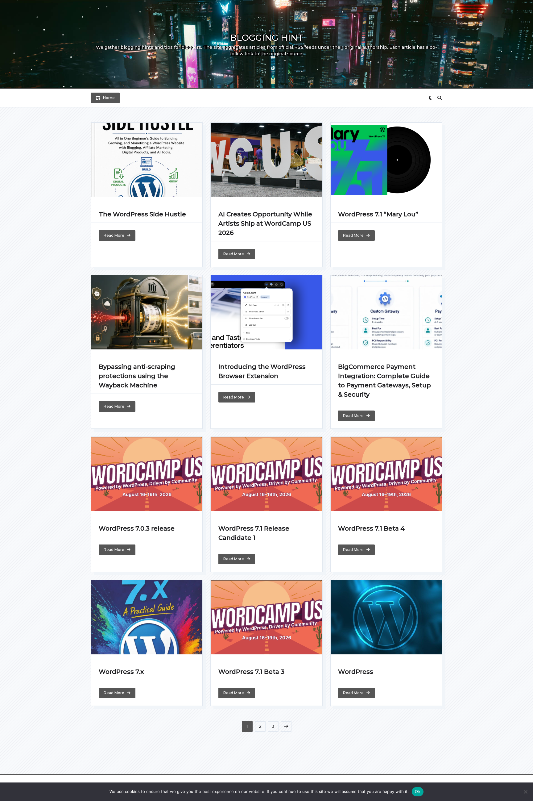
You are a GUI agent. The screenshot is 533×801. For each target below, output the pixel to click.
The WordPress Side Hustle (142, 214)
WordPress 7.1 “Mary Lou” (378, 214)
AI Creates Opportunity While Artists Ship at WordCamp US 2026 (265, 223)
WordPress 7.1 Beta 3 (251, 671)
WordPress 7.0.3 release (137, 528)
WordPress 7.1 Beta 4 (371, 528)
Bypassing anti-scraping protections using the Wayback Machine (137, 376)
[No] (525, 792)
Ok (417, 791)
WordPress (355, 671)
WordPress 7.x (121, 671)
